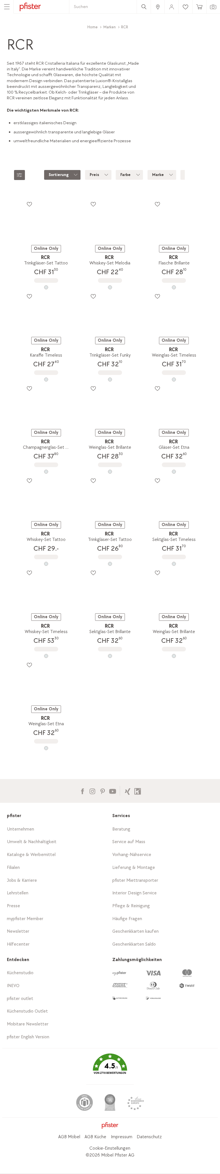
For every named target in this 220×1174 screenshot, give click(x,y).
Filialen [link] (13, 867)
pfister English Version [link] (28, 1037)
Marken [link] (109, 27)
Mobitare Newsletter (27, 1024)
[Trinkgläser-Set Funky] (110, 379)
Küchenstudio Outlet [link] (27, 1011)
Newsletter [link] (18, 931)
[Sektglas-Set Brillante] (110, 656)
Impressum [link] (121, 1137)
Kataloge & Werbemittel (31, 854)
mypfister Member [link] (25, 919)
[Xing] (128, 790)
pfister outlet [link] (20, 998)
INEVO (13, 986)
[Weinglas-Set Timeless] (174, 379)
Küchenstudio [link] (20, 973)
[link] (157, 6)
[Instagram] (92, 790)
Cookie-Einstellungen (109, 1148)
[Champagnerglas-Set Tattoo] (46, 471)
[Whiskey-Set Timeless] (46, 656)
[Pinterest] (102, 790)
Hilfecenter (18, 944)
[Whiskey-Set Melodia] (110, 287)
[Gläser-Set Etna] (174, 471)
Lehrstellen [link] (17, 893)
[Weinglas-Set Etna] (46, 748)
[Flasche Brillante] (174, 287)
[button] (110, 1068)
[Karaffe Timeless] (46, 379)
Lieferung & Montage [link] (133, 867)
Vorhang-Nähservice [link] (131, 854)
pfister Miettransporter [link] (135, 880)
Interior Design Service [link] (134, 893)
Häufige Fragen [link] (127, 919)
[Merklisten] (29, 204)
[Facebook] (82, 790)
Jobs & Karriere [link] (22, 880)
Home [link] (92, 27)
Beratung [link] (121, 829)
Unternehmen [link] (20, 829)
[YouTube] (112, 790)
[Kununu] (138, 790)
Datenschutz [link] (149, 1137)
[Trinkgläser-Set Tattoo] (46, 287)
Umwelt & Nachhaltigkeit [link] (31, 842)
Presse (13, 906)
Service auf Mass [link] (128, 842)
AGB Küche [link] (95, 1137)
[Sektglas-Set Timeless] (174, 564)
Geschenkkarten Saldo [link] (134, 944)
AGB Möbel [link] (69, 1137)
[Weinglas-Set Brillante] (110, 471)
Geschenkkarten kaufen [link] (135, 931)
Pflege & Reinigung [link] (131, 906)
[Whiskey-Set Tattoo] (46, 564)
